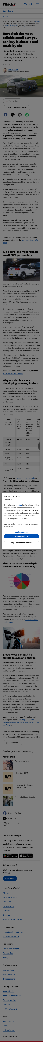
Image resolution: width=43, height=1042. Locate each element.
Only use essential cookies (21, 542)
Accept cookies (21, 536)
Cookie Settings (21, 532)
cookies (19, 505)
